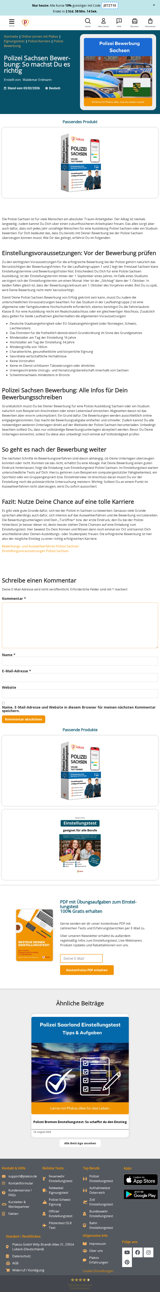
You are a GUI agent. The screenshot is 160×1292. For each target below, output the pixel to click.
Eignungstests (14, 41)
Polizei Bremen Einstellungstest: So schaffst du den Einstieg (80, 1122)
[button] (11, 21)
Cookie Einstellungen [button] (98, 1271)
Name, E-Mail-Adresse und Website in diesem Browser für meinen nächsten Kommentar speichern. (79, 708)
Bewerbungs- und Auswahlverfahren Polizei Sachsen (40, 546)
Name (8, 655)
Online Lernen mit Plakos (39, 36)
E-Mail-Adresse (16, 671)
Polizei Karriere (39, 41)
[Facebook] (138, 1252)
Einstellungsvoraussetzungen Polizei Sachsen (35, 551)
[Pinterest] (127, 1262)
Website (9, 687)
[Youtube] (127, 1252)
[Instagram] (148, 1252)
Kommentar (14, 598)
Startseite (11, 36)
